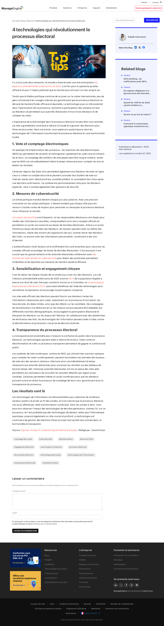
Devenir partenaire (88, 578)
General (128, 149)
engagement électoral (24, 447)
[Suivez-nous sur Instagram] (131, 585)
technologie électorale (51, 455)
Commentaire (18, 491)
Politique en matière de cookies (48, 608)
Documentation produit (56, 582)
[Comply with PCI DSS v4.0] (25, 558)
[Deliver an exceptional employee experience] (25, 581)
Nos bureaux (71, 613)
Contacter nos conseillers (126, 555)
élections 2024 (86, 439)
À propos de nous (87, 555)
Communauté (51, 573)
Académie (49, 564)
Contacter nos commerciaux (117, 608)
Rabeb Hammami (137, 37)
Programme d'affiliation (76, 608)
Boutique (118, 560)
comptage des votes (23, 439)
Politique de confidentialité (121, 604)
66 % (71, 278)
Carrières (83, 582)
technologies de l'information (81, 455)
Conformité (100, 604)
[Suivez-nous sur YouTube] (137, 585)
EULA (52, 604)
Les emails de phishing (24, 217)
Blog (47, 555)
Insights (48, 560)
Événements (85, 569)
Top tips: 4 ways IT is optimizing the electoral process (50, 430)
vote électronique (50, 463)
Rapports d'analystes (89, 564)
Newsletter (95, 608)
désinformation (66, 439)
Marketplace (120, 564)
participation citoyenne (51, 447)
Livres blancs (51, 578)
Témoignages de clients (56, 569)
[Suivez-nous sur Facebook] (126, 585)
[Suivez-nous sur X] (121, 585)
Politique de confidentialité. (45, 524)
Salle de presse (86, 573)
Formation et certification (126, 569)
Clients (82, 560)
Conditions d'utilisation (69, 604)
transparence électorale (24, 463)
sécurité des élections (23, 455)
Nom (14, 513)
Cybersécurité (45, 439)
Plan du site (84, 587)
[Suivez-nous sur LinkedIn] (116, 585)
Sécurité (87, 604)
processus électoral (78, 447)
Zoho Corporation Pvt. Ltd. (73, 620)
